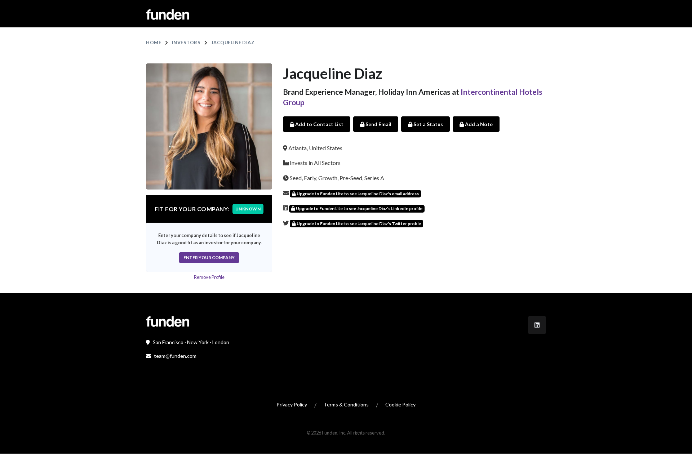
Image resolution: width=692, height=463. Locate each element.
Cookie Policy (400, 404)
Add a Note (478, 124)
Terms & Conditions (346, 404)
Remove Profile (209, 277)
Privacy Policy (291, 404)
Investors (186, 42)
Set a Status (427, 124)
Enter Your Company (209, 257)
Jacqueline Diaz (233, 42)
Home (153, 42)
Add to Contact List (318, 124)
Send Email (377, 124)
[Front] (167, 320)
